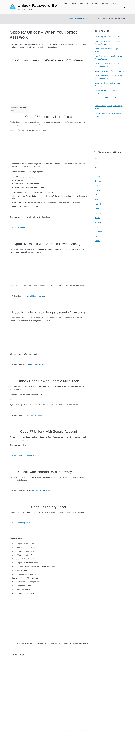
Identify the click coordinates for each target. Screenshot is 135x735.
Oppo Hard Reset (18, 227)
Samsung (95, 3)
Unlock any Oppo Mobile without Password (107, 84)
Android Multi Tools (34, 415)
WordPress (88, 730)
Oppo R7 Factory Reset (21, 523)
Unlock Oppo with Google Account (25, 455)
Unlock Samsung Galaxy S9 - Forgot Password (108, 107)
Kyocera (98, 181)
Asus (96, 163)
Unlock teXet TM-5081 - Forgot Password (107, 50)
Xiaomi (97, 241)
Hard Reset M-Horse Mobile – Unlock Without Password (109, 57)
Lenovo (97, 190)
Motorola (98, 204)
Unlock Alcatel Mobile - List (105, 98)
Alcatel (97, 167)
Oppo (64, 10)
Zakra (80, 730)
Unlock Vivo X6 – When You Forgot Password (28, 643)
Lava (96, 186)
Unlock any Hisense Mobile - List (107, 37)
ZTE (96, 245)
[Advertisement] (49, 85)
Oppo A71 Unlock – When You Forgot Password (68, 643)
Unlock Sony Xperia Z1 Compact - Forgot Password (108, 65)
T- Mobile (98, 232)
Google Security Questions (37, 364)
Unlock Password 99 (37, 5)
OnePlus (98, 213)
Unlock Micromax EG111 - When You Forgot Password (108, 77)
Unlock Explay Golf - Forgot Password (109, 71)
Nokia (97, 209)
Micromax (106, 3)
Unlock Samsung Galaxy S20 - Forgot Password (109, 114)
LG (96, 195)
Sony (97, 227)
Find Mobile (83, 3)
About (72, 714)
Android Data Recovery (41, 490)
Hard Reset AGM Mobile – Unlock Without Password (107, 42)
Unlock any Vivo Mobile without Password (107, 92)
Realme (97, 218)
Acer (96, 158)
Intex (96, 172)
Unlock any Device (69, 3)
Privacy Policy (74, 719)
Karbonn (98, 176)
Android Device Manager (36, 296)
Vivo (114, 3)
